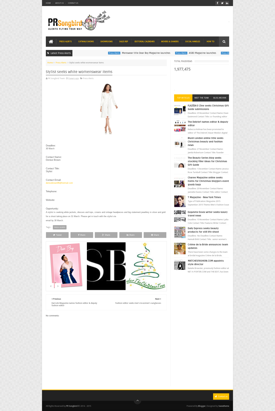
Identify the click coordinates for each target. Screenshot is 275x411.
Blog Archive (219, 98)
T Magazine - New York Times (204, 197)
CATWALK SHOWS (86, 41)
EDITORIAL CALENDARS (145, 41)
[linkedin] (227, 3)
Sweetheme (224, 406)
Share (82, 235)
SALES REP (123, 41)
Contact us (223, 396)
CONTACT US (73, 3)
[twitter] (222, 3)
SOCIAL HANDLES (192, 41)
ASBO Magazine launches (191, 53)
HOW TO (210, 41)
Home (50, 62)
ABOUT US (59, 3)
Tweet (59, 235)
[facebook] (217, 3)
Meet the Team (201, 98)
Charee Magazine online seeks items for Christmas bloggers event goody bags (208, 181)
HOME (48, 3)
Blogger (202, 406)
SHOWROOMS (106, 41)
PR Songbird (72, 406)
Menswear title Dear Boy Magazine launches (135, 53)
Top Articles (183, 98)
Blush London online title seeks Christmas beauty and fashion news (205, 142)
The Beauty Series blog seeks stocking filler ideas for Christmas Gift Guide (207, 161)
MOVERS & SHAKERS (170, 41)
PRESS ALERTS (65, 41)
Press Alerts (103, 53)
